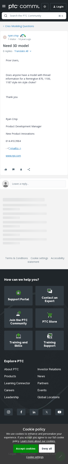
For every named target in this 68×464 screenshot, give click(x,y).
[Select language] (44, 6)
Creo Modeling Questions (19, 26)
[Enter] (6, 15)
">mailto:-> (15, 148)
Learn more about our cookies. (37, 441)
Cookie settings (39, 258)
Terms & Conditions (16, 258)
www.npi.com (13, 155)
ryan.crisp (13, 35)
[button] (4, 7)
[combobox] (34, 15)
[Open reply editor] (34, 183)
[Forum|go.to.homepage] (22, 6)
